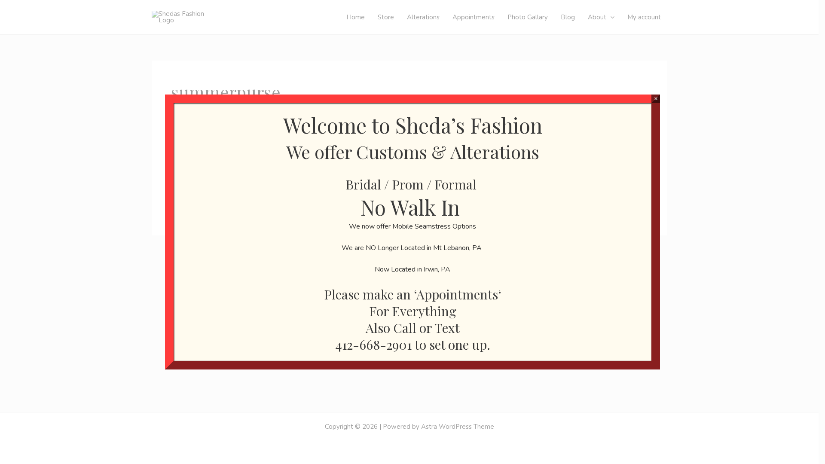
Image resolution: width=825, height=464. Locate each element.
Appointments (457, 294)
